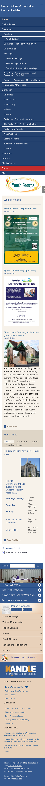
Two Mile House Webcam (16, 143)
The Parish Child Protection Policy (20, 124)
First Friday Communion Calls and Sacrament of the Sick (20, 74)
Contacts (6, 158)
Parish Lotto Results (13, 129)
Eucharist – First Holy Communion (20, 43)
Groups (7, 114)
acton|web (17, 779)
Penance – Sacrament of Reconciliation (22, 80)
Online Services (9, 24)
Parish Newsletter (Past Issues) (16, 691)
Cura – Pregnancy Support (14, 716)
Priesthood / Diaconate (15, 85)
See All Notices (12, 426)
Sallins (35, 441)
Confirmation (10, 48)
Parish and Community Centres (19, 119)
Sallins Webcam (11, 138)
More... (7, 751)
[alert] (22, 552)
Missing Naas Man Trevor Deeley (17, 720)
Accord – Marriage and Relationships (18, 708)
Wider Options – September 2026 (20, 208)
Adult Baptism (12, 39)
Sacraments (7, 29)
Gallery (7, 148)
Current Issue (16, 610)
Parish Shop (9, 104)
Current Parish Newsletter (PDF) (16, 687)
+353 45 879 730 (15, 765)
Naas (9, 441)
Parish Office (10, 99)
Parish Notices (10, 695)
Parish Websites (21, 776)
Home (5, 19)
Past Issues (27, 610)
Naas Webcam (11, 134)
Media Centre (8, 163)
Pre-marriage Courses (16, 63)
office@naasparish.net (19, 768)
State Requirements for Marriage (21, 68)
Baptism (8, 34)
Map (4, 173)
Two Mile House (14, 445)
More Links (9, 723)
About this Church (13, 540)
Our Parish (7, 90)
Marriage (8, 53)
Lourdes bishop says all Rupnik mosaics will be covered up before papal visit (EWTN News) (21, 740)
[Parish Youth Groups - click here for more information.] (22, 184)
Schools (7, 109)
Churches (8, 94)
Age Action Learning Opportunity (20, 270)
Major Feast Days (14, 58)
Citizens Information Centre (15, 712)
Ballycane (22, 441)
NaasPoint (7, 153)
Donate (5, 168)
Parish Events (10, 698)
